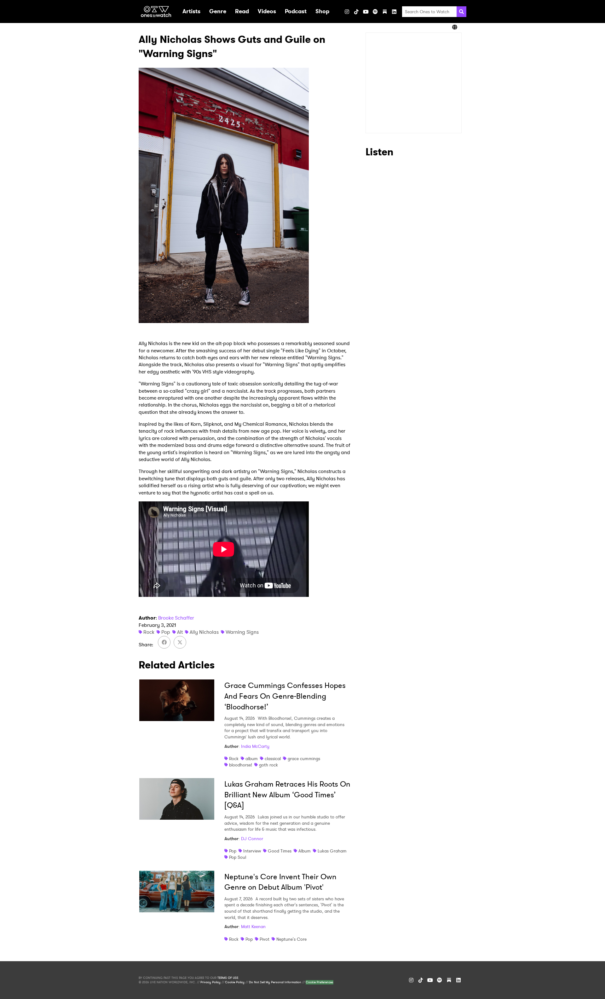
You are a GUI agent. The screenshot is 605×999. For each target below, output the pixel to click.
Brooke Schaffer (176, 617)
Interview (252, 851)
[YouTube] (366, 11)
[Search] (461, 11)
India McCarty (255, 746)
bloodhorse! (240, 765)
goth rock (268, 765)
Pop (165, 632)
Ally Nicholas (204, 632)
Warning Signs (242, 632)
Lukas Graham (332, 851)
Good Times (279, 851)
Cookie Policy (235, 982)
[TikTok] (356, 11)
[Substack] (384, 11)
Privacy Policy (210, 982)
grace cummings (304, 758)
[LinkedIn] (394, 11)
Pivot (264, 939)
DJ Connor (252, 838)
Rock (148, 632)
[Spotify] (375, 11)
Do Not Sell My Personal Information (275, 982)
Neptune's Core (291, 939)
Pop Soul (237, 857)
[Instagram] (347, 11)
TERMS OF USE (227, 978)
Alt (180, 632)
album (251, 758)
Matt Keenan (253, 926)
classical (273, 758)
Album (304, 851)
